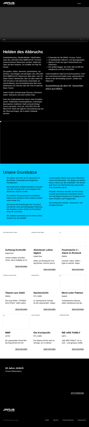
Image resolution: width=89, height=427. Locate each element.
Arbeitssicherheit (82, 420)
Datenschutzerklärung (68, 420)
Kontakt (47, 420)
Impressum (55, 420)
